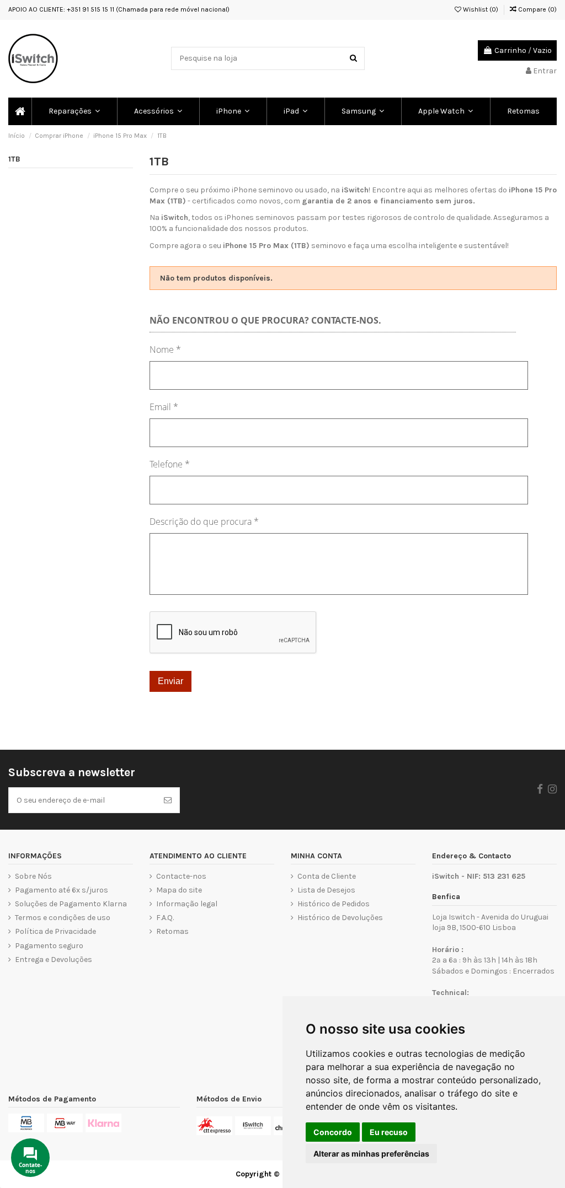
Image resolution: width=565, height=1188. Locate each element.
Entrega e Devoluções (53, 959)
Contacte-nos (181, 876)
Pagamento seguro (49, 945)
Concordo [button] (332, 1132)
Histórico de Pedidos (333, 904)
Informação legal (186, 904)
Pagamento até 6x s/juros (61, 890)
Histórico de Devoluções (340, 917)
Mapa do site (179, 890)
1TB (14, 159)
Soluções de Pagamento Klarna (71, 904)
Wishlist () (479, 9)
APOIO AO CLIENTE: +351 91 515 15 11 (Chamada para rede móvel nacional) (119, 9)
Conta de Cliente (326, 876)
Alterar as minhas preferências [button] (371, 1153)
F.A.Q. (165, 917)
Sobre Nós (33, 876)
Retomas (172, 931)
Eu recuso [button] (389, 1132)
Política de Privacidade (55, 931)
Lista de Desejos (326, 890)
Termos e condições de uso (62, 917)
